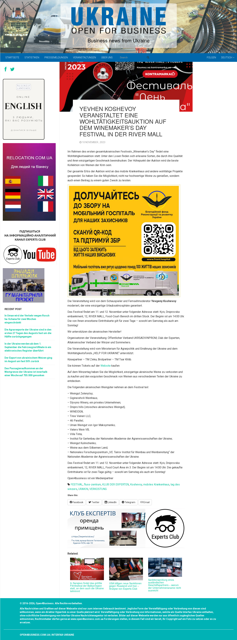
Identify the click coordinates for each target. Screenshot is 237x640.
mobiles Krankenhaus (156, 484)
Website (105, 365)
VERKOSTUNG (98, 489)
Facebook (77, 502)
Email (146, 502)
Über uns (107, 57)
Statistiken (31, 57)
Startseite (12, 57)
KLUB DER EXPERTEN (115, 484)
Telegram (129, 502)
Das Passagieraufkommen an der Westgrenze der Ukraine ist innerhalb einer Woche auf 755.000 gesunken (26, 372)
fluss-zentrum (92, 484)
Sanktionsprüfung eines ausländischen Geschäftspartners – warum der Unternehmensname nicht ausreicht (164, 585)
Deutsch (227, 57)
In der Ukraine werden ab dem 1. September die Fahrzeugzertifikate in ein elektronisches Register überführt (28, 347)
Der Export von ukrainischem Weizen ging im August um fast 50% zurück (28, 359)
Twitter (95, 502)
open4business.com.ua (35, 634)
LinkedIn (112, 502)
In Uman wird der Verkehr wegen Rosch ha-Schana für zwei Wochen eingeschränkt (27, 319)
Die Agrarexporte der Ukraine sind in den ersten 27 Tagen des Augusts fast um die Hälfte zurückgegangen (28, 333)
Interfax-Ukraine (63, 634)
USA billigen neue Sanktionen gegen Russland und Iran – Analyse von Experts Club (125, 585)
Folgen (211, 57)
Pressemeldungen (56, 57)
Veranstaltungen (84, 57)
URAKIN (83, 489)
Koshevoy (136, 484)
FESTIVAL (77, 484)
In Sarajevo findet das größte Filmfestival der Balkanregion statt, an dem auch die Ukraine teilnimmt (87, 587)
